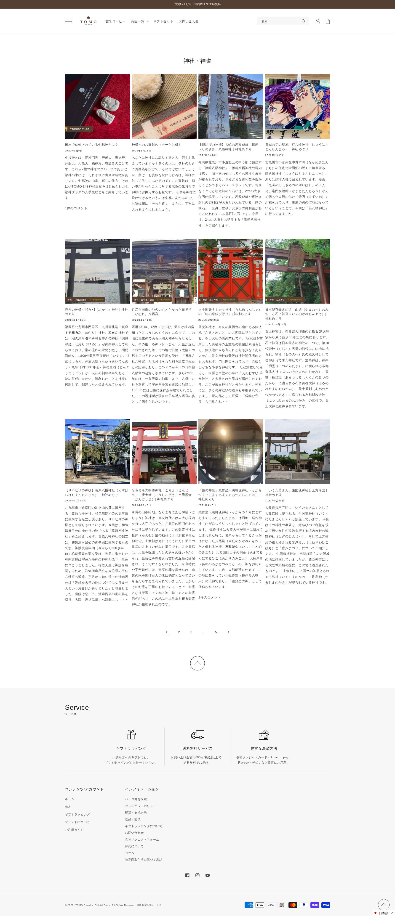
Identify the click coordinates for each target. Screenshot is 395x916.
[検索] (304, 21)
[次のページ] (228, 632)
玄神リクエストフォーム (142, 839)
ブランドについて (77, 822)
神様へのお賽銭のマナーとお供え (157, 144)
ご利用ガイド (74, 829)
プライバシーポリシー (140, 806)
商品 (68, 807)
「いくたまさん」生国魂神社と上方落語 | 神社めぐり (296, 492)
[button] (69, 21)
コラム (129, 853)
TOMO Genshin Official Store (92, 905)
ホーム (69, 799)
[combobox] (283, 21)
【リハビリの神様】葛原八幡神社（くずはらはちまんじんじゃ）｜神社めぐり (96, 492)
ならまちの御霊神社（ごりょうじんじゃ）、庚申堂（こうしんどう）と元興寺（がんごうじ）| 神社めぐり (162, 494)
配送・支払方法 (136, 812)
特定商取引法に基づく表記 (143, 859)
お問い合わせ (134, 832)
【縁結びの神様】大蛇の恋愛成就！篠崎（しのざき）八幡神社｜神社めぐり (228, 147)
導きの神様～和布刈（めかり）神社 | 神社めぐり (96, 312)
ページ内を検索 (136, 799)
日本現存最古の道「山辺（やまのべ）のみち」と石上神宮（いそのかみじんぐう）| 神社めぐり (296, 314)
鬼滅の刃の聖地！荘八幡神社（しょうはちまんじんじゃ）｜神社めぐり (296, 147)
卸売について (134, 846)
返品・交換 (133, 819)
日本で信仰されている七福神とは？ (91, 144)
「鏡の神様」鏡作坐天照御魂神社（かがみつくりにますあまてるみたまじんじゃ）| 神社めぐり (230, 494)
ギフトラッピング (77, 814)
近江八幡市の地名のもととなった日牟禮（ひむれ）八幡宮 (162, 312)
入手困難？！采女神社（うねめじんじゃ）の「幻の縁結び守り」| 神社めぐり (230, 312)
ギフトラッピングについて (143, 826)
